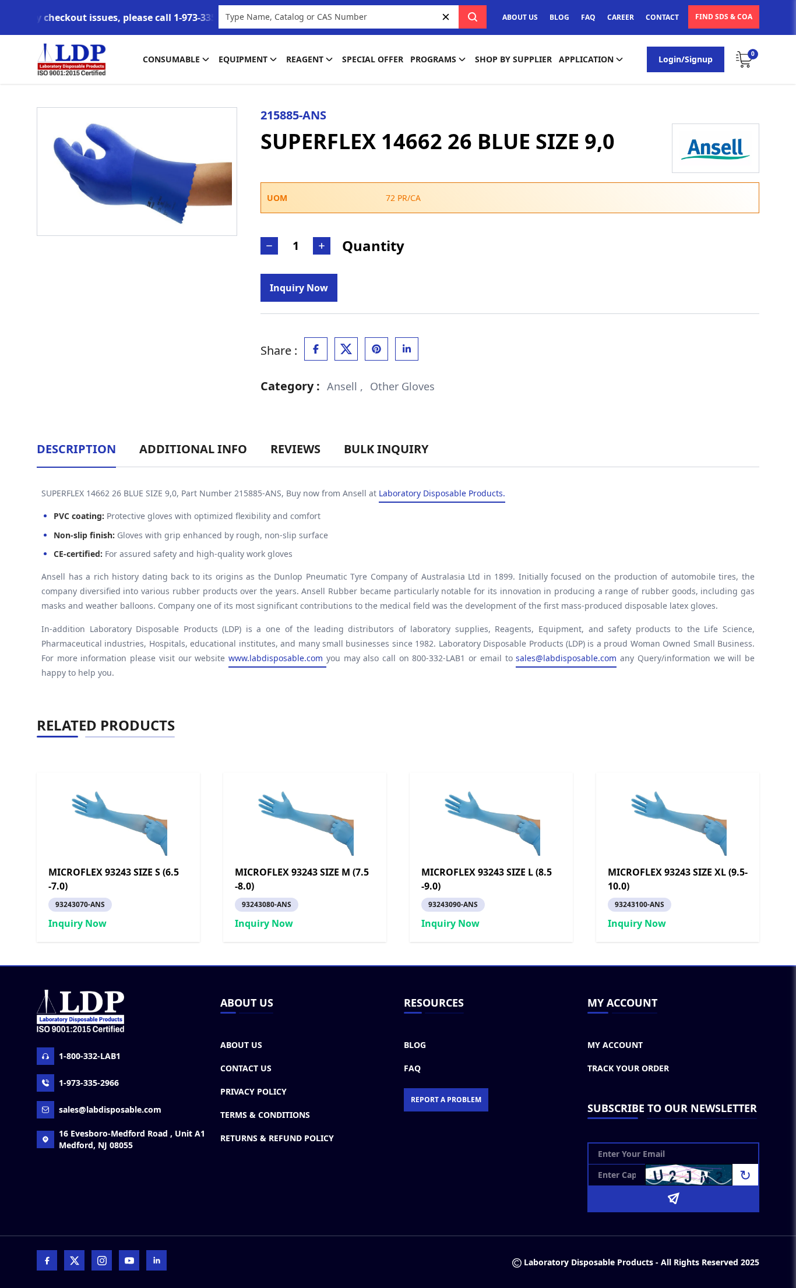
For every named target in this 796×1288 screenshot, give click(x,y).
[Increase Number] (321, 246)
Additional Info (193, 449)
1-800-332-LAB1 (90, 1055)
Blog (415, 1044)
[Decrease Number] (269, 246)
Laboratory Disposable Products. (442, 493)
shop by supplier (513, 59)
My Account (615, 1044)
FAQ (588, 17)
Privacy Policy (253, 1091)
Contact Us (246, 1068)
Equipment (243, 59)
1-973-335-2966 (89, 1082)
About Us (241, 1044)
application (586, 59)
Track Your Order (628, 1068)
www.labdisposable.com (277, 658)
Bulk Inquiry (386, 449)
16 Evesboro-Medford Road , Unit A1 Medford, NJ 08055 (132, 1139)
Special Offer (372, 59)
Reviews (295, 449)
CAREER (620, 17)
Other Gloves (402, 386)
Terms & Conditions (265, 1114)
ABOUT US (520, 17)
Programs (433, 59)
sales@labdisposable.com (566, 658)
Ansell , (345, 386)
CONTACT (662, 17)
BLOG (559, 17)
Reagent (304, 59)
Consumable (171, 59)
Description (76, 449)
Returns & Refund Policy (277, 1138)
